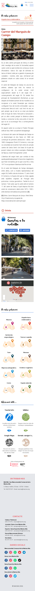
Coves (9, 383)
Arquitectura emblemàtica (26, 318)
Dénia (8, 210)
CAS (29, 2)
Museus (9, 320)
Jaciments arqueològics (9, 336)
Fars (8, 352)
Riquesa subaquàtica (9, 368)
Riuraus (26, 352)
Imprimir (24, 230)
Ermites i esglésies (26, 368)
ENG (32, 2)
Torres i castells (26, 337)
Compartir (11, 230)
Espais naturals (26, 383)
